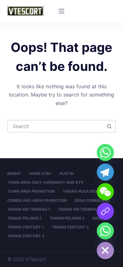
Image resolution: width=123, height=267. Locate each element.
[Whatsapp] (105, 152)
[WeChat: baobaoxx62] (105, 191)
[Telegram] (105, 172)
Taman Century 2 (70, 227)
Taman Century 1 (25, 227)
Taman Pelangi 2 (67, 218)
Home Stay (40, 173)
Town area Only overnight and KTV (45, 182)
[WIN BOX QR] (105, 211)
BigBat (14, 173)
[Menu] (61, 11)
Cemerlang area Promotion (37, 200)
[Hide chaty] (105, 250)
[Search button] (109, 126)
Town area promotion (31, 191)
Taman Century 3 (25, 235)
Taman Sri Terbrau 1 (28, 209)
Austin (66, 173)
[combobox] (55, 126)
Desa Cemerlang (92, 200)
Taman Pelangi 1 (24, 218)
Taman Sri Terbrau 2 (80, 209)
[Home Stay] (105, 230)
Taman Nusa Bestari (84, 191)
